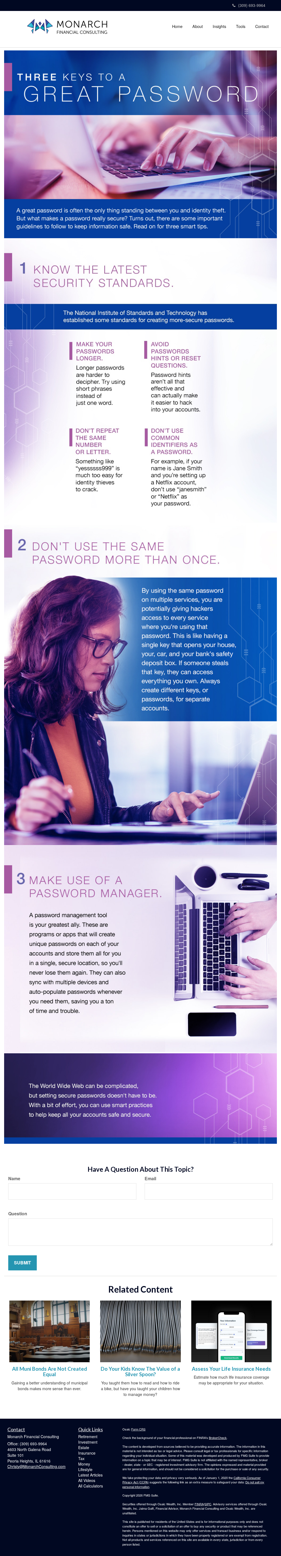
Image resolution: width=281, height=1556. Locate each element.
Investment (87, 1442)
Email (150, 1179)
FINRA (199, 1504)
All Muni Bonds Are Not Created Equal (49, 1372)
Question (17, 1214)
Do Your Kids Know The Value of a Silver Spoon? (140, 1372)
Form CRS (138, 1429)
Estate (83, 1447)
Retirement (87, 1436)
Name (14, 1179)
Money (84, 1464)
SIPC (207, 1504)
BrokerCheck (218, 1437)
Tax (81, 1458)
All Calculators (90, 1486)
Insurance (86, 1453)
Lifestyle (85, 1469)
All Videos (86, 1480)
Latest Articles (90, 1475)
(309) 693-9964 (251, 5)
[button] (197, 26)
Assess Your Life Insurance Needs (231, 1369)
